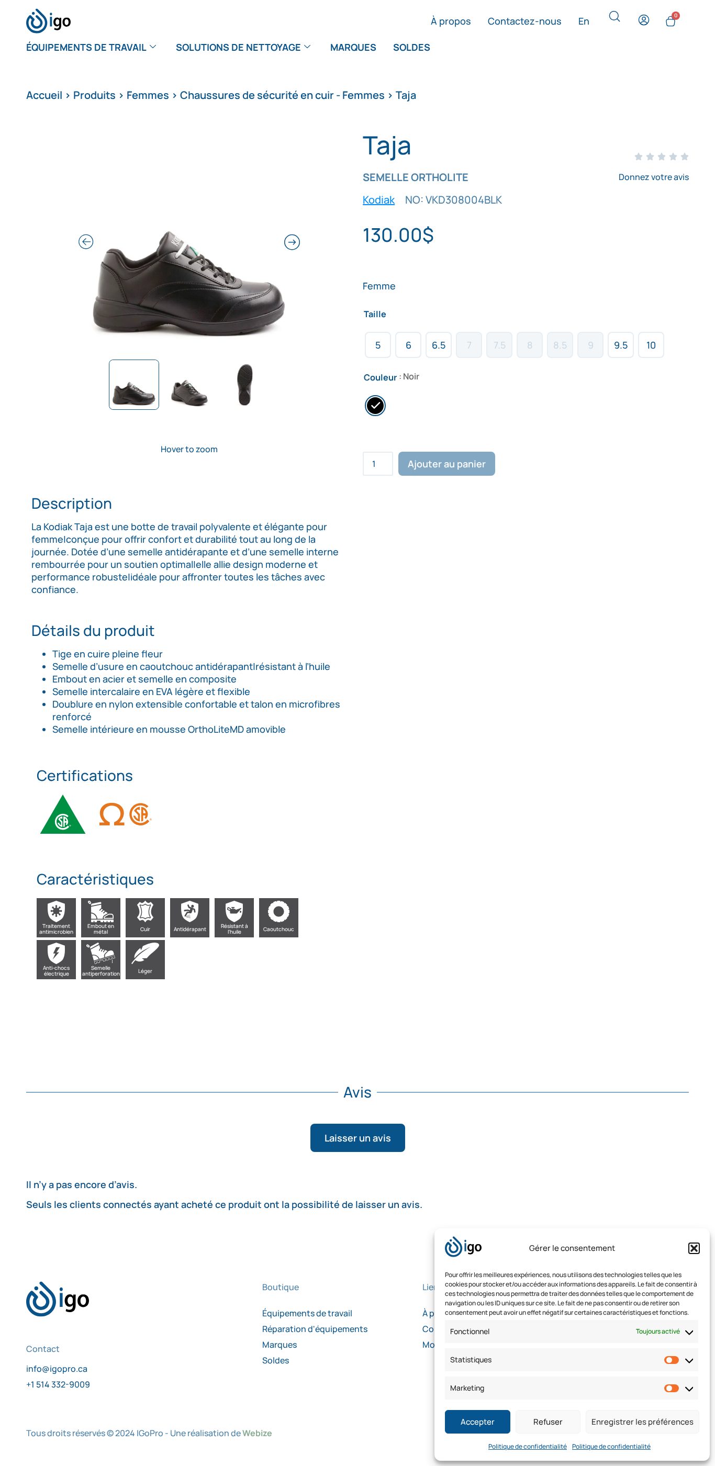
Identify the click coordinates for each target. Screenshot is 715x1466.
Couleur (380, 377)
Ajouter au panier (447, 463)
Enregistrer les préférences (642, 1421)
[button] (694, 1248)
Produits (94, 95)
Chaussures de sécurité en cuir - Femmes (282, 95)
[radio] (378, 345)
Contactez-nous (525, 21)
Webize (257, 1433)
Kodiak (379, 200)
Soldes (411, 47)
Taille (375, 314)
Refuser (548, 1421)
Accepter (478, 1421)
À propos (451, 21)
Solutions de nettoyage (238, 47)
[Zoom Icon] (189, 243)
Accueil (44, 95)
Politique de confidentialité (527, 1446)
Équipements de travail (86, 47)
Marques (353, 47)
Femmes (148, 95)
